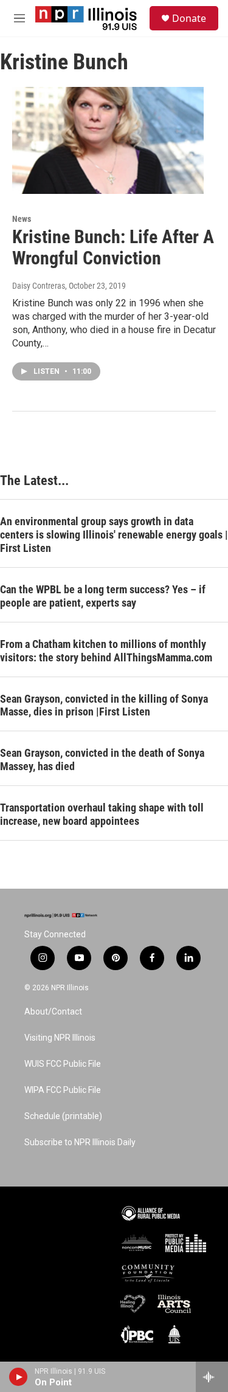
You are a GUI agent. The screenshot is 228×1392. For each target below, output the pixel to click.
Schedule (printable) (63, 1116)
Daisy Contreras (38, 286)
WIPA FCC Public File (62, 1090)
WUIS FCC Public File (62, 1064)
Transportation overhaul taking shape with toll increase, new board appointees (102, 814)
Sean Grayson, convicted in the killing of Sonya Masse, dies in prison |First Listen (104, 705)
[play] (18, 1377)
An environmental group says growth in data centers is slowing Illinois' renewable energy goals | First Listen (114, 534)
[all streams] (212, 1377)
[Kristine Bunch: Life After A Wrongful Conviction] (108, 140)
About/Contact (53, 1011)
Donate (189, 18)
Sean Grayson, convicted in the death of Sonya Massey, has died (102, 759)
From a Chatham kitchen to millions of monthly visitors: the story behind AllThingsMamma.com (106, 651)
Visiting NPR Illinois (59, 1037)
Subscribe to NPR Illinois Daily (80, 1142)
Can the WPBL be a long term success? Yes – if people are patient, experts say (103, 596)
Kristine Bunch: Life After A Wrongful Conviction (113, 247)
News (21, 219)
